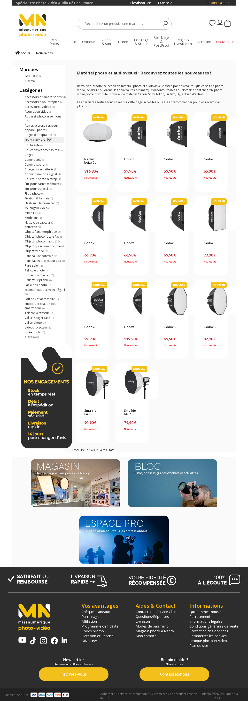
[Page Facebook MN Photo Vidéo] (54, 641)
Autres (31, 81)
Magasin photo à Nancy (155, 630)
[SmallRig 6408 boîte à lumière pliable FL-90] (92, 384)
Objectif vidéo (37, 251)
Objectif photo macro (42, 241)
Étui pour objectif (38, 189)
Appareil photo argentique (43, 118)
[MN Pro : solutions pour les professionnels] (124, 540)
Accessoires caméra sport (45, 97)
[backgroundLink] (6, 350)
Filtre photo (34, 193)
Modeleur (33, 218)
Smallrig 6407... (130, 412)
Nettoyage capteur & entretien (39, 224)
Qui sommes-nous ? (205, 611)
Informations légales (205, 621)
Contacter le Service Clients (157, 611)
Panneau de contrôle (41, 256)
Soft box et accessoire (42, 299)
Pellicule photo (37, 270)
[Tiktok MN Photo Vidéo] (33, 641)
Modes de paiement (152, 626)
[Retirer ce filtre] (49, 140)
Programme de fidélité (100, 626)
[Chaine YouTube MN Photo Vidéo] (22, 640)
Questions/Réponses (152, 616)
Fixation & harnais (39, 198)
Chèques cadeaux (96, 611)
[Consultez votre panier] (227, 24)
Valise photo (35, 323)
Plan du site (198, 645)
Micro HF (32, 213)
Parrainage (90, 616)
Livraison (143, 621)
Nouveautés (44, 53)
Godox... (130, 159)
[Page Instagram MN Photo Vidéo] (43, 641)
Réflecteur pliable (38, 280)
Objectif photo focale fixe (44, 236)
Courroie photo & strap (43, 179)
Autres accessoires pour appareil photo (41, 128)
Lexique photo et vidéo (208, 640)
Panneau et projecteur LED (45, 261)
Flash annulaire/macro (42, 203)
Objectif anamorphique (43, 232)
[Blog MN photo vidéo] (172, 483)
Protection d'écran (39, 275)
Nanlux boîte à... (90, 161)
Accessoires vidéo (40, 107)
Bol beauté (34, 145)
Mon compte (146, 635)
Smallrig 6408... (90, 412)
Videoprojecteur (38, 327)
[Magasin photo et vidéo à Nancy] (75, 483)
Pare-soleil (34, 265)
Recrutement (199, 616)
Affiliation (89, 621)
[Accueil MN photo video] (32, 26)
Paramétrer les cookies (208, 635)
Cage (30, 155)
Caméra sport (36, 164)
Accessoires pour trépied (44, 102)
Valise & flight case (39, 318)
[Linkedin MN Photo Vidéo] (64, 640)
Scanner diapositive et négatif (45, 292)
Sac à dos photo (38, 285)
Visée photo (35, 332)
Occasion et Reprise (98, 635)
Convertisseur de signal (43, 174)
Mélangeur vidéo (38, 208)
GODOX (33, 76)
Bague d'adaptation (40, 135)
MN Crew (89, 640)
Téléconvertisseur (39, 313)
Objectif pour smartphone (44, 246)
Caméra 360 (35, 160)
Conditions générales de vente (213, 626)
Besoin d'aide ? (218, 3)
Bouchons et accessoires (43, 150)
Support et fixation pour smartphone (41, 306)
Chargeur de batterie (41, 169)
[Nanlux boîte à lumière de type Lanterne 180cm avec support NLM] (92, 132)
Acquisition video (38, 112)
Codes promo (93, 630)
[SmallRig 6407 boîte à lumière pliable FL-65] (132, 384)
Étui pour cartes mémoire (44, 184)
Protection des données (208, 630)
